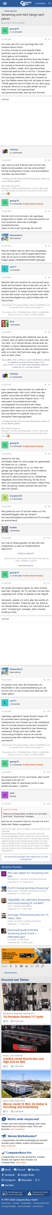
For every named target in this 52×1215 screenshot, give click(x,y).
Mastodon (27, 1180)
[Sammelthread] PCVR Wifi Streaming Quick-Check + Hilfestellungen (23, 933)
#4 (49, 246)
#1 (49, 39)
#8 (49, 454)
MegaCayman (13, 891)
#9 (49, 506)
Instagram (10, 1180)
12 (6, 1111)
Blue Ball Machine (26, 565)
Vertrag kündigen (8, 1206)
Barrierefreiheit (24, 1206)
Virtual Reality (23, 939)
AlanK (10, 906)
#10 (49, 538)
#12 (49, 680)
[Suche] (49, 3)
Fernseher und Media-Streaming (33, 879)
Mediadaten (26, 1203)
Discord (21, 1169)
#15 (49, 804)
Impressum (6, 1203)
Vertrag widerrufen (41, 1203)
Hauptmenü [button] (4, 3)
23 (6, 1066)
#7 (49, 384)
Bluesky (35, 1169)
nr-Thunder (12, 939)
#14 (49, 772)
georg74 (7, 22)
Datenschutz (38, 1206)
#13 (49, 711)
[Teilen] (45, 39)
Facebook (10, 1175)
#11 (49, 583)
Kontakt (16, 1203)
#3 (49, 211)
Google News (27, 1175)
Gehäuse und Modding (22, 906)
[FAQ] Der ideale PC (26, 553)
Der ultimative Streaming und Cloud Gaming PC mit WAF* (29, 901)
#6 (49, 332)
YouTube (9, 1185)
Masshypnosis (13, 879)
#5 (49, 277)
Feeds (8, 1169)
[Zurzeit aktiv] (7, 240)
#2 (49, 160)
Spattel (10, 921)
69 (6, 1021)
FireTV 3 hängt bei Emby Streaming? (28, 888)
